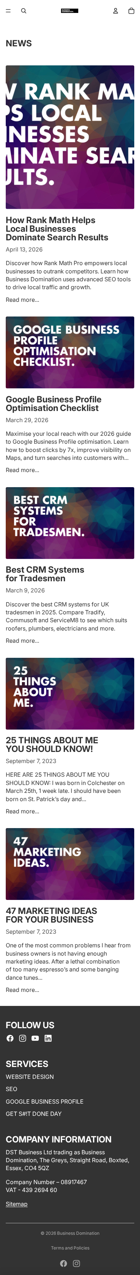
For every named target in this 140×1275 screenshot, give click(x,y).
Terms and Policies (70, 1248)
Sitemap (17, 1203)
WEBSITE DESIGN (30, 1076)
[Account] (115, 11)
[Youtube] (35, 1038)
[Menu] (8, 11)
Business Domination (78, 1233)
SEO (11, 1089)
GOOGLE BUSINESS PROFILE (45, 1101)
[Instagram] (22, 1038)
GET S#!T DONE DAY (34, 1113)
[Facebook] (10, 1038)
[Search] (24, 11)
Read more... (22, 299)
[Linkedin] (48, 1038)
